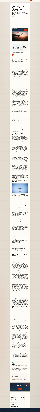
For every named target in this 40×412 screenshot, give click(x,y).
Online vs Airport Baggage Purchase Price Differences (24, 47)
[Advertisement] (20, 23)
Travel (5, 410)
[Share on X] (24, 17)
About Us (7, 410)
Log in (28, 410)
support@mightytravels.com (31, 410)
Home (3, 410)
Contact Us (9, 410)
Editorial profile (13, 371)
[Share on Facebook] (25, 17)
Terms (24, 410)
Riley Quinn (13, 364)
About (18, 410)
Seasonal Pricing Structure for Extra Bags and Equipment (24, 46)
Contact (20, 371)
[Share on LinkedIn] (26, 17)
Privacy (22, 410)
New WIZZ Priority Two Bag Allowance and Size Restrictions (16, 47)
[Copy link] (27, 17)
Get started (20, 388)
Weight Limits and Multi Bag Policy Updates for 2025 (24, 49)
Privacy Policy (12, 410)
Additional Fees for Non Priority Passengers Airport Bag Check (16, 48)
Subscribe (26, 410)
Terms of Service (15, 410)
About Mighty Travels (17, 371)
